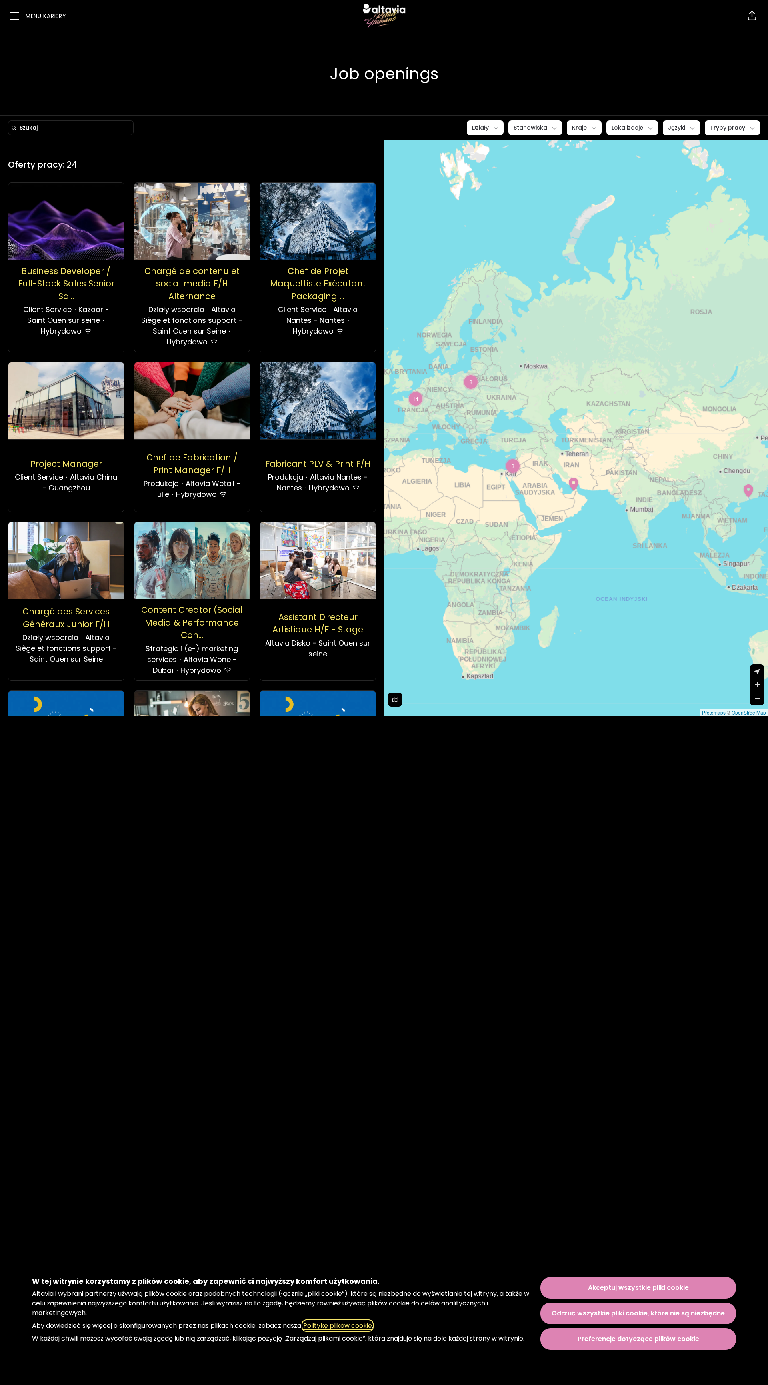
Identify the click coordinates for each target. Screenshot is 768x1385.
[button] (752, 16)
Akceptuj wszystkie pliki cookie (638, 1287)
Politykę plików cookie (337, 1325)
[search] (72, 128)
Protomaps (714, 712)
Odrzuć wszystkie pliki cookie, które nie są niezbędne (638, 1313)
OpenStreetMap (749, 712)
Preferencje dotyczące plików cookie (638, 1338)
